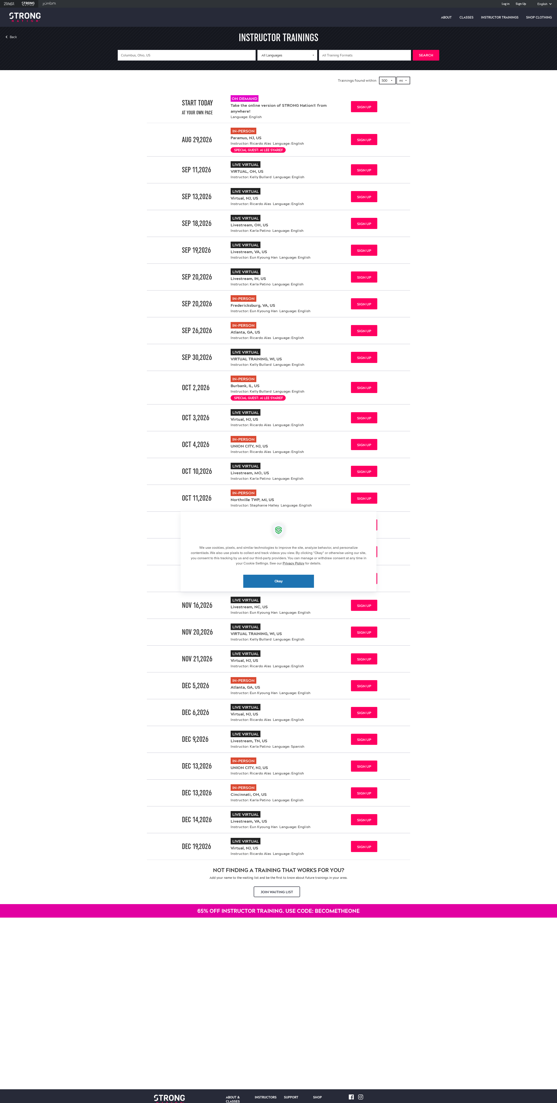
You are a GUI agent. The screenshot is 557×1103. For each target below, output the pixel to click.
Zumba (9, 4)
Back (13, 37)
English (542, 4)
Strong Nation (28, 4)
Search (426, 55)
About (446, 17)
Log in (506, 4)
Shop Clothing (539, 17)
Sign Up (521, 4)
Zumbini (49, 4)
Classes (466, 17)
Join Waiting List (277, 892)
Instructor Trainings (499, 17)
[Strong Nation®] (25, 17)
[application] (278, 552)
